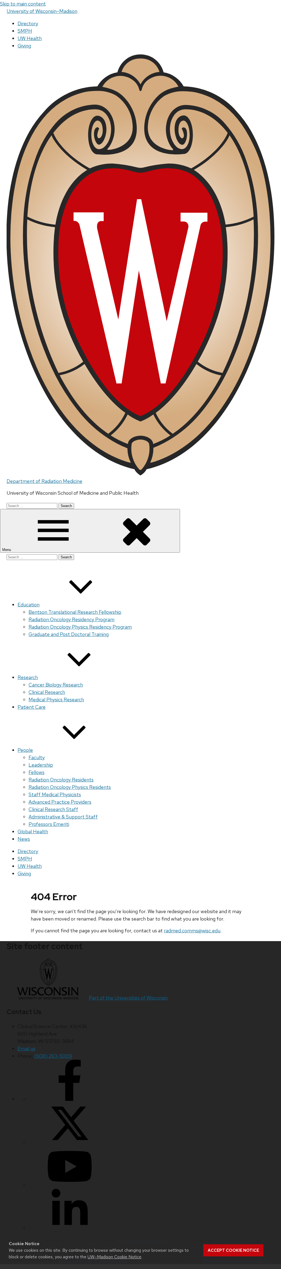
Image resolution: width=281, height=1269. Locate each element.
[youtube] (70, 1185)
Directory (28, 23)
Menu (7, 550)
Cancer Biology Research (56, 685)
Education (29, 604)
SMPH (25, 31)
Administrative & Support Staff (63, 817)
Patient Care (32, 707)
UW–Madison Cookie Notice (114, 1257)
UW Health (30, 38)
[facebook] (70, 1099)
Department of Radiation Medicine (44, 481)
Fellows (36, 772)
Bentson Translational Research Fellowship (75, 612)
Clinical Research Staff (53, 809)
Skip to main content (23, 4)
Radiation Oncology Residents (61, 779)
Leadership (41, 765)
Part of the (128, 998)
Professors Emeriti (49, 824)
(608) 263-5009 (53, 1056)
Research (28, 677)
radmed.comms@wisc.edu (192, 930)
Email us (26, 1048)
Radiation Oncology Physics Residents (70, 787)
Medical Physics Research (56, 699)
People (25, 750)
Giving (24, 46)
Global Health (33, 831)
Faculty (37, 757)
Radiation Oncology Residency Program (71, 619)
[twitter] (70, 1142)
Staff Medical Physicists (55, 794)
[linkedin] (70, 1228)
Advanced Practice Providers (60, 802)
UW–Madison (42, 11)
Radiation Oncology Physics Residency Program (80, 627)
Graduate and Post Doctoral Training (69, 634)
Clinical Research (47, 692)
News (24, 839)
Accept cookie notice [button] (233, 1250)
